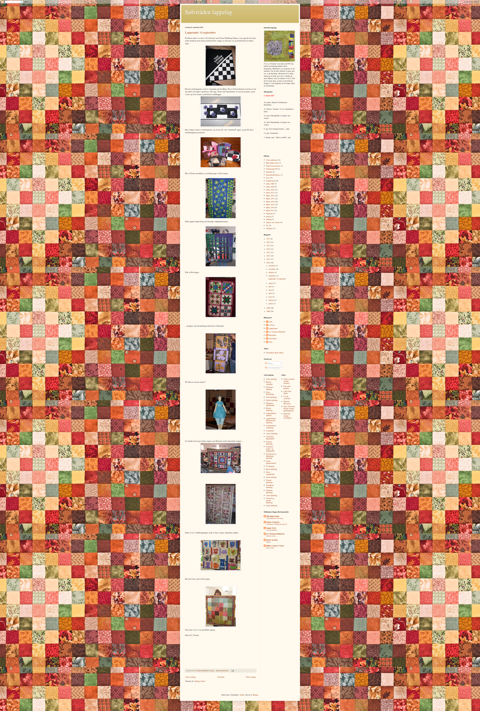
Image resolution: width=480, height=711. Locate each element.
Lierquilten (270, 430)
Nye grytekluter (271, 530)
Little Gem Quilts (287, 392)
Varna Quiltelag (271, 495)
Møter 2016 (270, 207)
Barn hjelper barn (272, 163)
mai (270, 290)
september (272, 276)
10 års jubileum (271, 160)
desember (272, 265)
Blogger (255, 695)
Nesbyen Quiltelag (269, 442)
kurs (267, 178)
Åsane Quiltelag (271, 505)
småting (269, 219)
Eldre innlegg (251, 677)
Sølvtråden (272, 335)
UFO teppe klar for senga (274, 518)
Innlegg (270, 363)
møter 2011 (270, 192)
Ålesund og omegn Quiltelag (270, 500)
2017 (268, 239)
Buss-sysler (270, 548)
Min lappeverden (272, 516)
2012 (268, 256)
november (272, 269)
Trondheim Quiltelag (270, 486)
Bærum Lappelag (269, 383)
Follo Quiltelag (271, 397)
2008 (268, 311)
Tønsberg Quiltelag (269, 491)
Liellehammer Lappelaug (271, 426)
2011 (268, 259)
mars (270, 297)
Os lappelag (270, 466)
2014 (268, 249)
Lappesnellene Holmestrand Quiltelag (271, 420)
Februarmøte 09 (271, 169)
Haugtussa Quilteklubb (270, 404)
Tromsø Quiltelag (269, 481)
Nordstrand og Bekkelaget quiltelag (271, 456)
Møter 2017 (270, 210)
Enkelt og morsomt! (273, 166)
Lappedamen (273, 328)
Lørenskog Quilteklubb (270, 437)
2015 (268, 245)
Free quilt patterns (287, 387)
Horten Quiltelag (269, 409)
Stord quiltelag (271, 477)
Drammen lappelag (269, 388)
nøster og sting (271, 539)
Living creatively (287, 397)
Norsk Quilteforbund (271, 462)
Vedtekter (269, 228)
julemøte (269, 172)
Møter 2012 (270, 195)
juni (270, 286)
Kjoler (268, 542)
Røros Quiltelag (271, 469)
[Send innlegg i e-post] (232, 670)
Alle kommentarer (273, 367)
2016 (268, 242)
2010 (268, 262)
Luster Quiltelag (272, 433)
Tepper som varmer (273, 222)
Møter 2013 (270, 198)
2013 (268, 252)
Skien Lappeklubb (270, 473)
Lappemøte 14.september (200, 32)
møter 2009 (270, 187)
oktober (271, 272)
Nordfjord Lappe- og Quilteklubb (270, 448)
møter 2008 (270, 184)
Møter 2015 (270, 204)
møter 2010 (270, 190)
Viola (270, 342)
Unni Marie (272, 339)
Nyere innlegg (191, 677)
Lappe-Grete (271, 528)
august (271, 283)
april (270, 293)
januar (271, 303)
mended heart (271, 181)
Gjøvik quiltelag (272, 400)
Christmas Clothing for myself (276, 524)
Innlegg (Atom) (199, 681)
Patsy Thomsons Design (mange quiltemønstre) (289, 408)
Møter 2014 (270, 201)
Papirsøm (269, 213)
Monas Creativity (273, 522)
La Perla (271, 325)
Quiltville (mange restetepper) (288, 415)
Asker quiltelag (271, 379)
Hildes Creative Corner (275, 545)
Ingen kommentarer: (222, 670)
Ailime (242, 695)
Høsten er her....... (272, 536)
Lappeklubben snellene (271, 414)
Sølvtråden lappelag (208, 12)
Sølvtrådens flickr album (274, 352)
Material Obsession (287, 402)
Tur (267, 225)
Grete (270, 322)
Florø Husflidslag (270, 393)
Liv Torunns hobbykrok (276, 332)
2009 (268, 308)
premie (268, 216)
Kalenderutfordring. (273, 175)
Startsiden (220, 677)
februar (271, 300)
